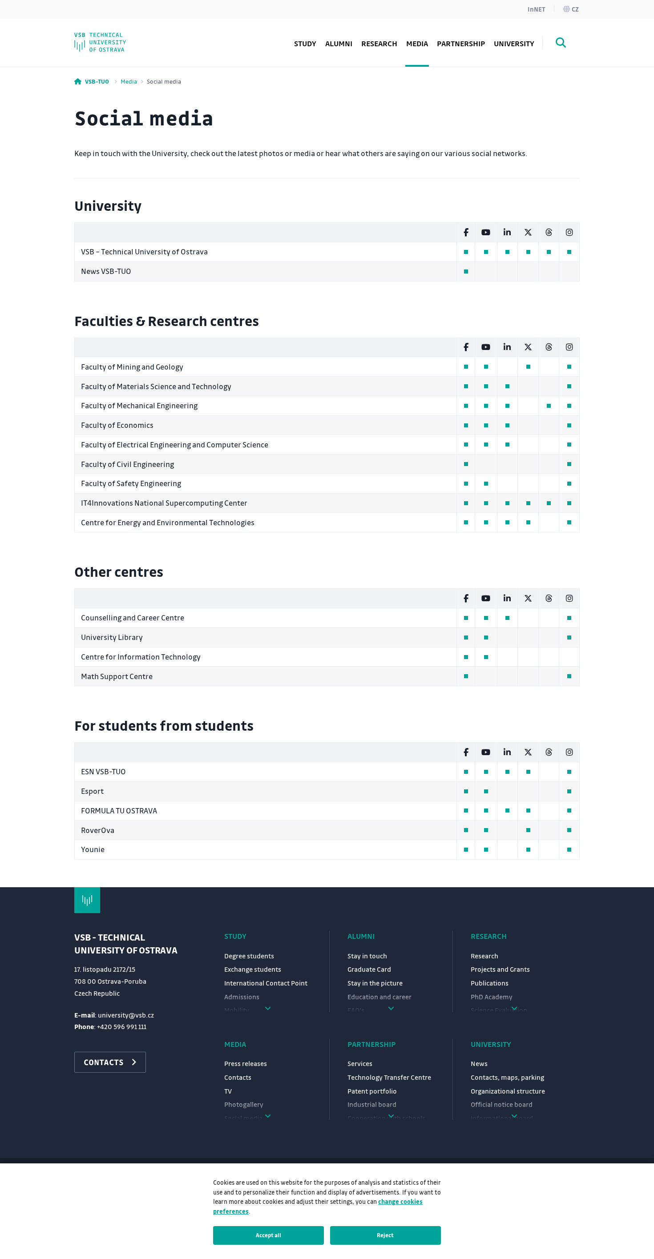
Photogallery (243, 1104)
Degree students (249, 955)
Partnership (371, 1044)
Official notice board (502, 1104)
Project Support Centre (131, 37)
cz (575, 9)
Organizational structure (508, 1090)
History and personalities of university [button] (140, 31)
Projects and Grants (500, 969)
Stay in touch (367, 955)
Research (379, 43)
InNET (536, 9)
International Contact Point (265, 982)
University (491, 1044)
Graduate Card (369, 969)
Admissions (241, 996)
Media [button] (417, 43)
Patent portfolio (372, 1090)
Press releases (245, 1063)
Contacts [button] (104, 1062)
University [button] (514, 43)
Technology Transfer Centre (389, 1077)
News (479, 1063)
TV (228, 1090)
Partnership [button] (461, 43)
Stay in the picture (375, 982)
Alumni (338, 43)
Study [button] (305, 43)
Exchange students (252, 969)
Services (359, 1063)
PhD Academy (115, 37)
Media (129, 81)
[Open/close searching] (561, 44)
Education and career (379, 996)
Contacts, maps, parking (507, 1077)
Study (235, 936)
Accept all (268, 1235)
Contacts (237, 1077)
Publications (490, 982)
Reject (385, 1235)
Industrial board (371, 1104)
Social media (113, 37)
